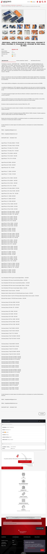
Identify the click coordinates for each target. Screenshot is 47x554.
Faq (13, 542)
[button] (23, 424)
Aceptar (42, 550)
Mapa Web (3, 545)
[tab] (8, 60)
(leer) (25, 532)
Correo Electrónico (7, 521)
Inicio (2, 5)
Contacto (14, 544)
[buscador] (42, 1)
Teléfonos (19, 5)
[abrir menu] (45, 1)
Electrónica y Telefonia (10, 5)
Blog (13, 540)
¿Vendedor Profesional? (4, 543)
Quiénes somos (4, 540)
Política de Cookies (31, 547)
